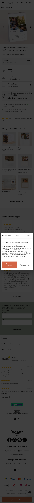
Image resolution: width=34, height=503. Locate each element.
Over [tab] (27, 236)
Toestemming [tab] (6, 236)
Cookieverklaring (19, 256)
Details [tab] (17, 236)
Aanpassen (23, 265)
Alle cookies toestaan (9, 265)
